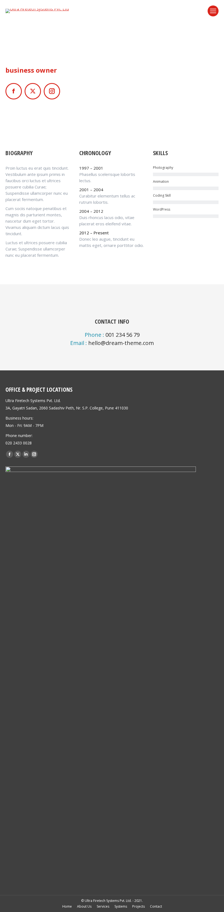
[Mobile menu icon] (213, 10)
